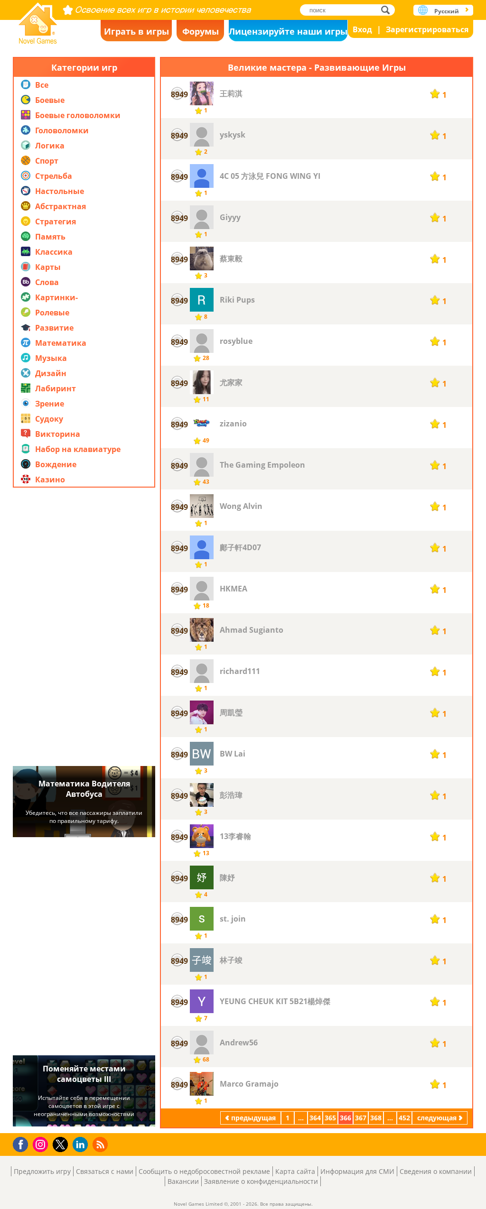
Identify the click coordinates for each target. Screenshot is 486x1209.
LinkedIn (82, 1145)
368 (376, 1117)
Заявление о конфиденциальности (261, 1181)
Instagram (42, 1144)
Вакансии (183, 1181)
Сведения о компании (436, 1171)
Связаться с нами (104, 1171)
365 (330, 1117)
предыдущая (253, 1117)
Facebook (23, 1143)
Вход (362, 29)
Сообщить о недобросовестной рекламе (204, 1171)
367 (360, 1117)
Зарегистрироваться (427, 29)
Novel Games (38, 20)
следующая (437, 1117)
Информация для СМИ (357, 1171)
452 (404, 1117)
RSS (101, 1144)
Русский (446, 11)
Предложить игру (42, 1171)
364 (315, 1117)
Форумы (200, 31)
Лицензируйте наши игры (288, 31)
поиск (388, 10)
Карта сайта (295, 1171)
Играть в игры (136, 31)
